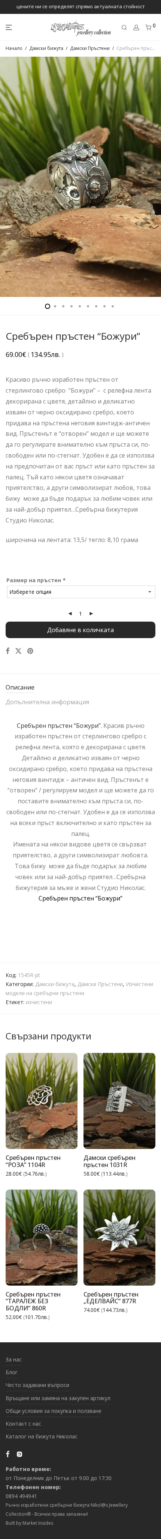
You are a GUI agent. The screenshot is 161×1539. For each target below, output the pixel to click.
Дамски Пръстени (90, 48)
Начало (14, 48)
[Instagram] (19, 1453)
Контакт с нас (23, 1423)
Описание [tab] (20, 687)
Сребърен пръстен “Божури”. (59, 725)
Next (154, 177)
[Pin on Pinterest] (30, 651)
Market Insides (37, 1523)
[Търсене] (124, 27)
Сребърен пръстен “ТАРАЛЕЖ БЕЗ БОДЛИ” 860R (33, 1301)
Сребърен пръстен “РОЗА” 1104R (33, 1161)
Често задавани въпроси (37, 1384)
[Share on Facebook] (7, 651)
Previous (7, 177)
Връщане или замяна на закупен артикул (58, 1398)
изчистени (39, 1002)
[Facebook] (7, 1453)
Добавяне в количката (80, 630)
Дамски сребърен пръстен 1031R (109, 1161)
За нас (14, 1359)
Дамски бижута (46, 48)
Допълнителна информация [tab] (47, 702)
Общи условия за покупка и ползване (53, 1410)
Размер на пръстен (36, 580)
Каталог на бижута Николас (42, 1436)
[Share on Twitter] (18, 651)
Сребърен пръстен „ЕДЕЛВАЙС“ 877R (111, 1298)
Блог (12, 1372)
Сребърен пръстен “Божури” (80, 898)
